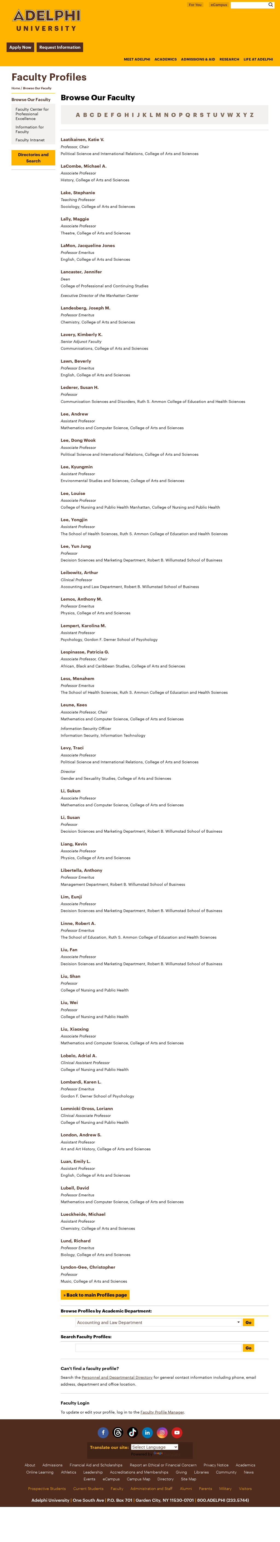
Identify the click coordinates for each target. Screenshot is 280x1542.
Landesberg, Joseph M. (85, 307)
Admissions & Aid (198, 59)
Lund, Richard (76, 1240)
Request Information (59, 47)
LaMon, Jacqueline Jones (88, 245)
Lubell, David (75, 1187)
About (30, 1465)
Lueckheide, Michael (83, 1214)
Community (226, 1472)
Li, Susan (70, 817)
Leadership (93, 1472)
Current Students (88, 1488)
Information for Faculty (30, 129)
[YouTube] (176, 1432)
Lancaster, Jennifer (81, 271)
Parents (205, 1488)
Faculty (117, 1488)
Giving (181, 1472)
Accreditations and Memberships (139, 1472)
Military (225, 1488)
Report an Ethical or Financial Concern (163, 1465)
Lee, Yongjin (74, 519)
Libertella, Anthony (81, 870)
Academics (165, 59)
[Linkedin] (147, 1432)
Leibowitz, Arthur (79, 572)
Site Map (188, 1479)
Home (15, 88)
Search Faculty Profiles (85, 1336)
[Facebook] (103, 1432)
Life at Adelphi (258, 59)
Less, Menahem (77, 678)
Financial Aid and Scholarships (96, 1465)
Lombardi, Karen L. (81, 1081)
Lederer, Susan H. (80, 387)
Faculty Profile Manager (162, 1412)
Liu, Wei (69, 1002)
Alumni (186, 1488)
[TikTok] (132, 1432)
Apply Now (20, 47)
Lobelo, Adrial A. (79, 1055)
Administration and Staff (151, 1488)
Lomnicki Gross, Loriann (87, 1108)
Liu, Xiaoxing (75, 1028)
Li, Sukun (70, 790)
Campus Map (138, 1479)
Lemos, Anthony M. (81, 598)
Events (89, 1479)
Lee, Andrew (74, 413)
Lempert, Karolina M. (83, 625)
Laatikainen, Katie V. (82, 139)
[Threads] (117, 1432)
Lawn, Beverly (76, 360)
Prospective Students (47, 1488)
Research (229, 59)
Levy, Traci (72, 747)
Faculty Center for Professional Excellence (32, 114)
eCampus (219, 4)
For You (195, 4)
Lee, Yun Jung (76, 546)
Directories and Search (33, 157)
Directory (166, 1479)
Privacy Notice (216, 1465)
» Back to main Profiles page (95, 1294)
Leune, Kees (74, 704)
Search (270, 4)
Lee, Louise (73, 493)
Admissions (52, 1465)
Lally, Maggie (75, 218)
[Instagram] (162, 1432)
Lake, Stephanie (78, 192)
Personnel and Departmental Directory (117, 1377)
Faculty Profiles (49, 76)
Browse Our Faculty (31, 99)
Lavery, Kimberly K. (82, 334)
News (249, 1472)
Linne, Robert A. (78, 923)
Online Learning (40, 1472)
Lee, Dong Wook (78, 440)
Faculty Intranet (30, 140)
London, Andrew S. (81, 1134)
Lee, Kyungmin (77, 466)
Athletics (68, 1472)
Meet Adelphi (137, 59)
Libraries (201, 1472)
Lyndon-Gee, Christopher (88, 1266)
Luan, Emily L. (76, 1161)
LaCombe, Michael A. (84, 165)
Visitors (245, 1488)
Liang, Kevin (74, 843)
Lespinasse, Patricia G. (85, 651)
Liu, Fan (69, 949)
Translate (172, 1454)
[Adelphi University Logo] (46, 29)
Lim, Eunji (71, 896)
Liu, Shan (70, 976)
